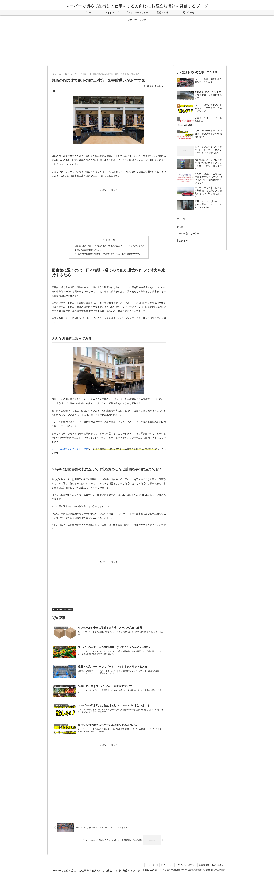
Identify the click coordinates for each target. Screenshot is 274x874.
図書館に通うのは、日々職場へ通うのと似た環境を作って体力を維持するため (110, 246)
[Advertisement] (137, 42)
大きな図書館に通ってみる (89, 250)
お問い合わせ (218, 865)
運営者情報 (204, 865)
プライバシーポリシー (186, 865)
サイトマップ (167, 865)
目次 (105, 240)
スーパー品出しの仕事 (63, 610)
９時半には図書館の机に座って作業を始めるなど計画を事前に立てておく (110, 254)
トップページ (152, 865)
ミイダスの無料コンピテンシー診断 (70, 449)
